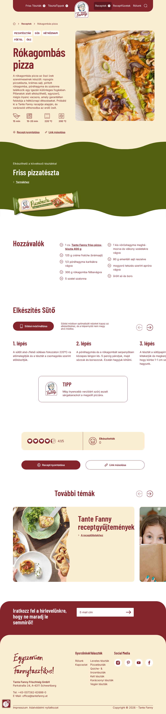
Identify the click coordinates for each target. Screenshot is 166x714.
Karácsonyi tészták (101, 680)
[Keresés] (145, 6)
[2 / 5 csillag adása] (35, 441)
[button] (44, 6)
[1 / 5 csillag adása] (29, 441)
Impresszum (20, 707)
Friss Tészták (34, 5)
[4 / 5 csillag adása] (47, 441)
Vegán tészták (98, 684)
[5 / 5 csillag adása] (53, 441)
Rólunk (137, 5)
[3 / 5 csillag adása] (41, 441)
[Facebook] (149, 663)
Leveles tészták (99, 660)
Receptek (101, 5)
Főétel (18, 39)
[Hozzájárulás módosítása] (6, 704)
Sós (37, 33)
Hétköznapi (50, 33)
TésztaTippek (56, 5)
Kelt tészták (97, 676)
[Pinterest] (128, 663)
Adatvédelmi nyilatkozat (43, 707)
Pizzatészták (22, 33)
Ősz (29, 39)
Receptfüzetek (121, 5)
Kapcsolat (81, 664)
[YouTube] (139, 663)
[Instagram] (118, 663)
